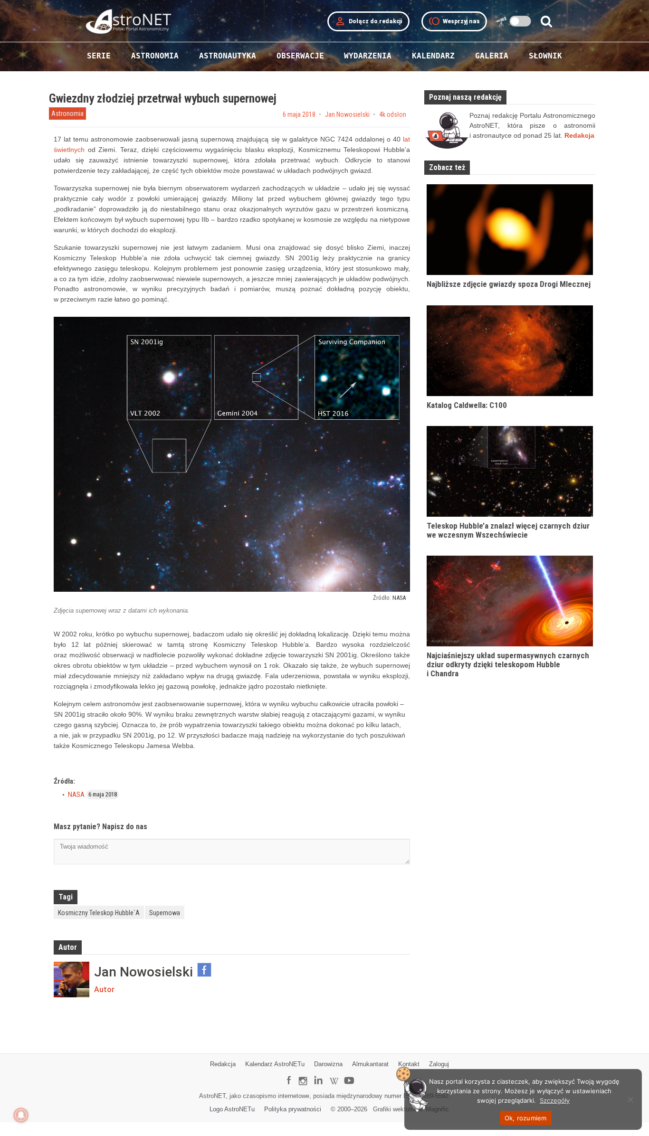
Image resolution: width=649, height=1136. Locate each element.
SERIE (99, 55)
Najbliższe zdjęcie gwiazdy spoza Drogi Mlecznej (509, 284)
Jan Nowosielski (347, 114)
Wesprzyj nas (454, 21)
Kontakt (409, 1064)
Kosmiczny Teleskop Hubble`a (99, 913)
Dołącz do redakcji (368, 21)
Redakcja (223, 1064)
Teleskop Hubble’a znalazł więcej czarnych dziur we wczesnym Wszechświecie (508, 530)
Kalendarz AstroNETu (275, 1064)
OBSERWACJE (300, 55)
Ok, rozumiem (526, 1118)
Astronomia (67, 113)
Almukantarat (370, 1064)
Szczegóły (555, 1100)
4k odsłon (393, 114)
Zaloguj (439, 1064)
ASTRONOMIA (155, 55)
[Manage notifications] (21, 1115)
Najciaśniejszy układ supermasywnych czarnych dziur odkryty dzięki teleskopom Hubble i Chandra (508, 664)
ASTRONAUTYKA (227, 55)
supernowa (164, 913)
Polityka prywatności (292, 1109)
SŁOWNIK (545, 55)
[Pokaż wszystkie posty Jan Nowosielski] (71, 979)
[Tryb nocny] (520, 21)
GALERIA (491, 55)
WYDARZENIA (367, 55)
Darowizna (328, 1064)
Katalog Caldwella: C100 (467, 405)
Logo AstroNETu (232, 1109)
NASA (399, 597)
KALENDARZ (433, 55)
